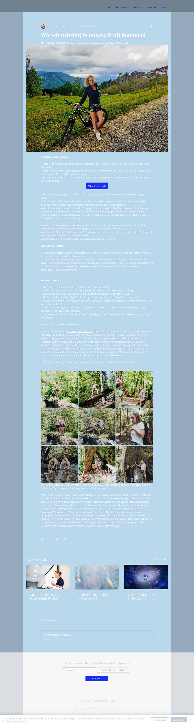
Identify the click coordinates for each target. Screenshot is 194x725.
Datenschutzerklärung (17, 721)
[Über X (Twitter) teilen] (49, 538)
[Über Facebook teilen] (42, 538)
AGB (112, 700)
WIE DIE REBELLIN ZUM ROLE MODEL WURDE (45, 596)
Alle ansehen (161, 559)
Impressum (85, 700)
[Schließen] (190, 720)
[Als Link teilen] (64, 538)
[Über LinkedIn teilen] (57, 538)
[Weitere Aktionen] (151, 26)
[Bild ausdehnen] (59, 389)
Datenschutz (100, 700)
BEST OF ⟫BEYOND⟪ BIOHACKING (141, 596)
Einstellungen (160, 719)
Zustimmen (178, 719)
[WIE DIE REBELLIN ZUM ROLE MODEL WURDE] (48, 577)
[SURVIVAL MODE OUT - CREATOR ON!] (97, 577)
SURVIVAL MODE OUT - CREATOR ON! (94, 596)
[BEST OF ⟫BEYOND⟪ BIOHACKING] (146, 577)
